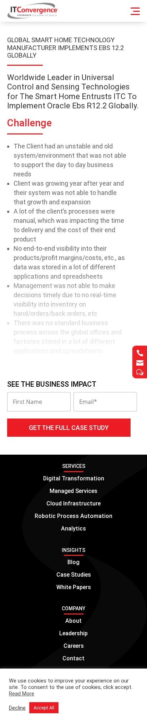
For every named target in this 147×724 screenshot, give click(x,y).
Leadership (73, 633)
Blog (73, 562)
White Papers (73, 587)
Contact (73, 658)
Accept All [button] (44, 707)
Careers (74, 645)
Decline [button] (17, 708)
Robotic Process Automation (73, 516)
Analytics (73, 528)
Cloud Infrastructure (73, 503)
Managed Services (73, 491)
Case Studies (73, 574)
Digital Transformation (73, 478)
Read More (21, 693)
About (73, 620)
